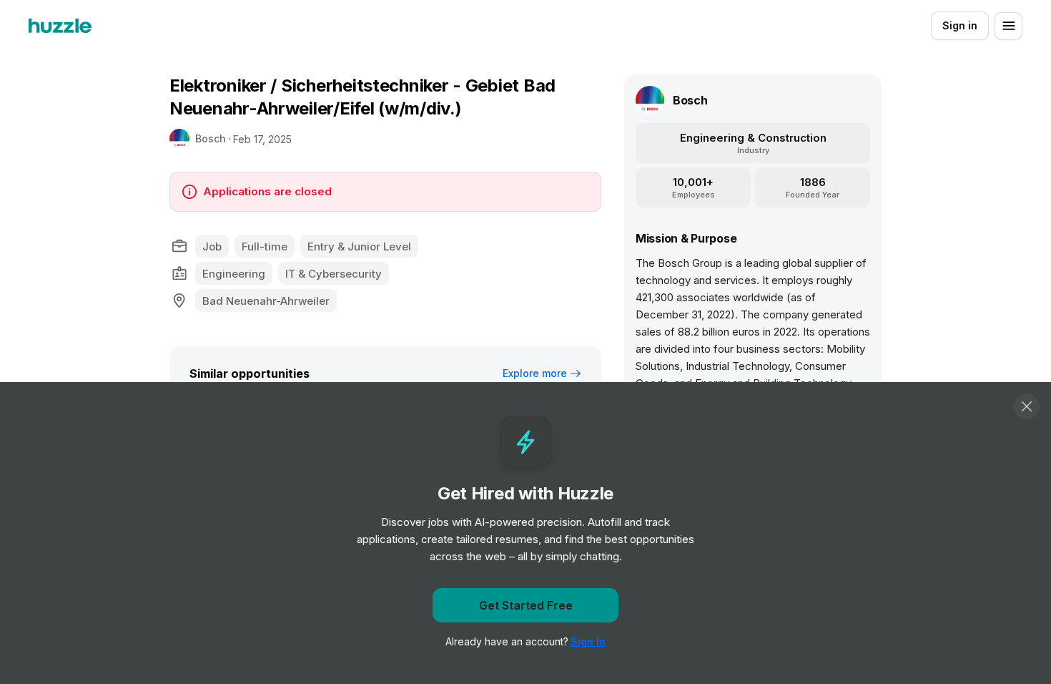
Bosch (210, 138)
